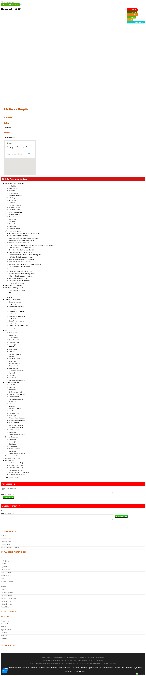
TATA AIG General (14, 224)
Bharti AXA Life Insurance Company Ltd (21, 240)
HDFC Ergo (12, 198)
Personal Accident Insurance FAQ (19, 472)
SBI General (12, 219)
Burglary (3, 587)
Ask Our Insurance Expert (13, 458)
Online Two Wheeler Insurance (19, 326)
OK (29, 153)
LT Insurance (13, 446)
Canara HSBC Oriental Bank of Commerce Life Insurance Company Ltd (31, 245)
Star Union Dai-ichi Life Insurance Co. (21, 281)
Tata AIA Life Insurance (16, 283)
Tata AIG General (14, 430)
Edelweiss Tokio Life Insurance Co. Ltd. (21, 250)
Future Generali (14, 342)
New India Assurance (15, 207)
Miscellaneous (5, 569)
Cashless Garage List (11, 437)
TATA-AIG (12, 375)
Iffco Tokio (12, 401)
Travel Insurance (6, 542)
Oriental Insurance (15, 210)
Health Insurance (6, 536)
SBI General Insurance (16, 371)
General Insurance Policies (13, 285)
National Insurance (15, 205)
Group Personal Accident (9, 598)
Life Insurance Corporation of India (20, 266)
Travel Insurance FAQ (16, 468)
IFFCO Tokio (13, 347)
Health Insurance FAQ (16, 463)
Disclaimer (4, 632)
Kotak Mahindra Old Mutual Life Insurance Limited (25, 264)
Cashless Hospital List (12, 382)
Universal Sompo (14, 229)
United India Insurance (38, 668)
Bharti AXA (12, 191)
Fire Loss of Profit (6, 601)
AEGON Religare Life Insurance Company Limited (24, 233)
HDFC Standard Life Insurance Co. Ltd (21, 257)
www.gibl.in (61, 657)
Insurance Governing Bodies (14, 288)
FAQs (14, 304)
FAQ (2, 641)
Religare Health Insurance (17, 366)
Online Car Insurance (15, 302)
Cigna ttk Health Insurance (17, 340)
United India (12, 226)
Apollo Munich (13, 186)
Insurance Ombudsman (16, 295)
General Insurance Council (17, 290)
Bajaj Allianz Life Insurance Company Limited (23, 238)
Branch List (8, 330)
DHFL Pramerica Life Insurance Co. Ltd (21, 247)
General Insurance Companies (14, 184)
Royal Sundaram (14, 217)
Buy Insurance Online (11, 456)
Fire (2, 558)
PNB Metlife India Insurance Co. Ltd (20, 271)
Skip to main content (7, 2)
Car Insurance (5, 544)
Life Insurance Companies (13, 231)
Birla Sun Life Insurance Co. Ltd (19, 243)
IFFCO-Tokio (13, 200)
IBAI (10, 292)
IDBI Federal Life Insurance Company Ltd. (22, 259)
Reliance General (14, 214)
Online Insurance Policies (13, 299)
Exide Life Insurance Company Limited (21, 252)
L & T (10, 404)
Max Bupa (12, 203)
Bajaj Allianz (13, 188)
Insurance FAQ (9, 461)
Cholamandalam (14, 193)
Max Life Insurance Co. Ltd (17, 269)
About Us (4, 635)
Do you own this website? (14, 154)
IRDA (10, 297)
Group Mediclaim (6, 595)
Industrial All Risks (6, 604)
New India (12, 356)
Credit (3, 578)
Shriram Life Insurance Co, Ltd (18, 278)
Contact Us (4, 638)
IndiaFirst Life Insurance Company (20, 262)
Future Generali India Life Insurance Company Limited (26, 255)
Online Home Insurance (16, 311)
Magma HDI (13, 349)
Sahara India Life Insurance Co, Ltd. (20, 276)
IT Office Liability (6, 572)
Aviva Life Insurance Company (18, 236)
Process (3, 627)
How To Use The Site (12, 477)
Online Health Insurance (16, 307)
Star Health (12, 221)
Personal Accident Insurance (10, 547)
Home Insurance (6, 539)
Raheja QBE (13, 361)
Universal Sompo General (17, 380)
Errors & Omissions (7, 581)
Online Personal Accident (17, 316)
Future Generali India (15, 195)
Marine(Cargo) (5, 561)
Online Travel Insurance (16, 321)
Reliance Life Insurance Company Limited (22, 274)
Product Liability (6, 607)
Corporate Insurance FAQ (17, 475)
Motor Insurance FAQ (16, 465)
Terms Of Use (5, 624)
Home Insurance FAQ (16, 470)
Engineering (4, 567)
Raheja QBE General (15, 212)
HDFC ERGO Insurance (16, 399)
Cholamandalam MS (15, 392)
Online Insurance (79, 671)
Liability (3, 564)
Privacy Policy (5, 621)
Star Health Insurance (16, 427)
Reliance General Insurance (17, 418)
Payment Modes (6, 630)
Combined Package (7, 592)
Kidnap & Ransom (6, 575)
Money (3, 590)
